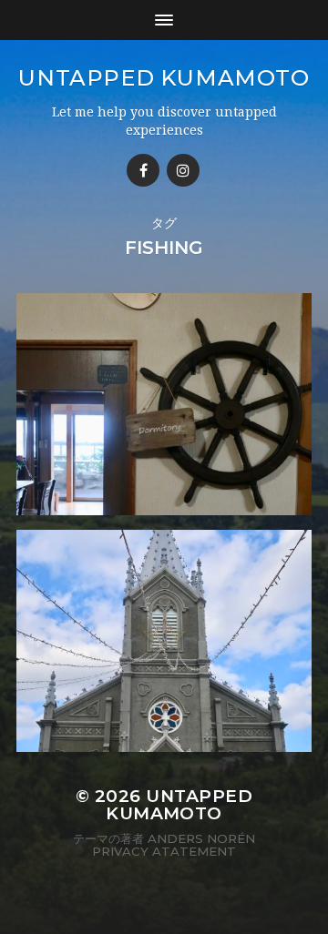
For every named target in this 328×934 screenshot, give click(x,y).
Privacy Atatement (164, 851)
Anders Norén (201, 838)
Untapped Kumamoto (163, 78)
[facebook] (143, 170)
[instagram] (183, 170)
